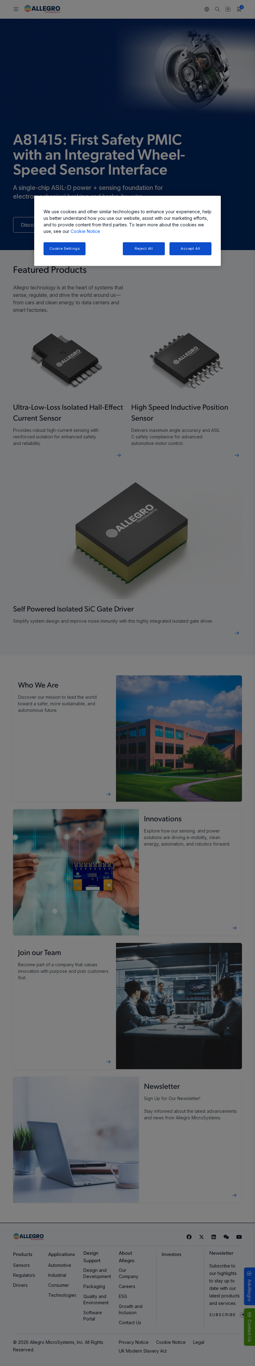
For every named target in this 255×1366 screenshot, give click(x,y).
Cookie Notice (85, 231)
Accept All (190, 248)
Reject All (144, 248)
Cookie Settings (64, 248)
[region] (127, 231)
